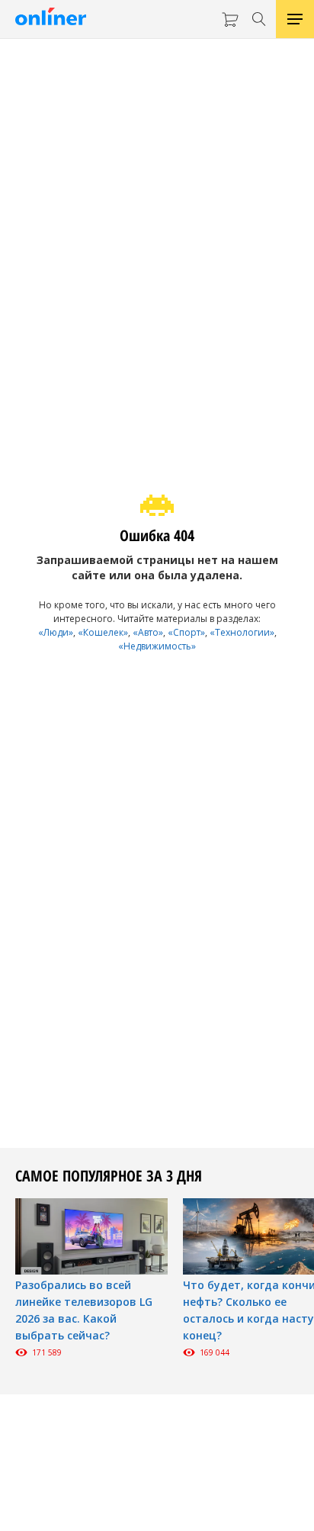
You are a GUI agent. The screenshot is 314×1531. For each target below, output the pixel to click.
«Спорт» (186, 632)
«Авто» (148, 632)
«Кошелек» (103, 632)
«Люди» (55, 632)
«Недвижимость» (157, 646)
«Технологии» (242, 632)
